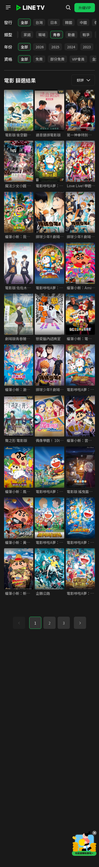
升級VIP (84, 7)
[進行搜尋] (68, 8)
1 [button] (35, 623)
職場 (41, 34)
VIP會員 (78, 59)
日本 (53, 22)
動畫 (71, 34)
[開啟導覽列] (8, 7)
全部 (24, 22)
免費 (39, 59)
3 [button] (64, 623)
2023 (87, 46)
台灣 (39, 22)
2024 (71, 46)
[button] (80, 623)
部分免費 (57, 59)
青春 (56, 34)
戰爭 (86, 34)
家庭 (27, 34)
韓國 (68, 22)
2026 (40, 46)
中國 (83, 22)
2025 (55, 46)
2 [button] (49, 623)
